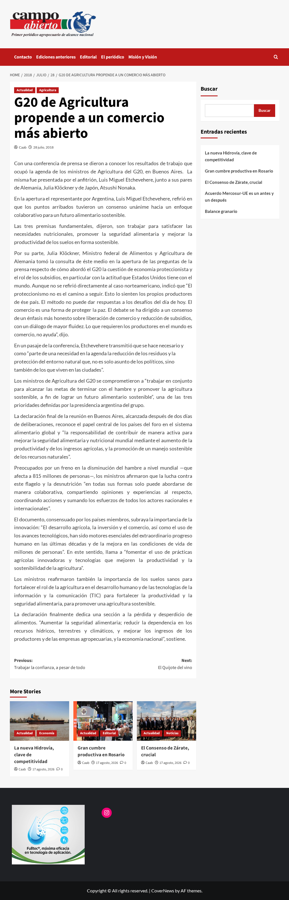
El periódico (112, 57)
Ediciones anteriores (56, 57)
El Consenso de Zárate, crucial (165, 751)
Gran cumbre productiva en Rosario (101, 751)
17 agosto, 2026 (43, 769)
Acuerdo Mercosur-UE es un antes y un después (239, 196)
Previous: (49, 664)
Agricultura (47, 90)
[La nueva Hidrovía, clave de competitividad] (39, 721)
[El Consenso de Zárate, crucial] (166, 721)
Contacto (23, 57)
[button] (275, 57)
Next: (175, 664)
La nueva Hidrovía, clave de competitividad (231, 156)
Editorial (88, 57)
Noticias (172, 733)
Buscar (209, 89)
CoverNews (162, 890)
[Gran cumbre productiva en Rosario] (103, 721)
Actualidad (25, 90)
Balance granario (221, 211)
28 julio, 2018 (43, 147)
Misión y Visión (142, 57)
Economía (46, 733)
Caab (23, 147)
